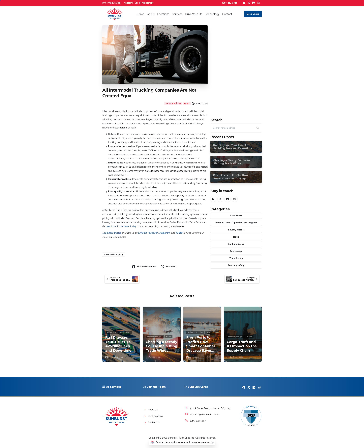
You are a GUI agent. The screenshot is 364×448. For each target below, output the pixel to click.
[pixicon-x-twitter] (248, 387)
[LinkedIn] (253, 3)
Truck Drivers (236, 258)
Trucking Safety (236, 265)
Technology (236, 251)
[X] (249, 3)
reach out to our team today (121, 226)
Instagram (164, 232)
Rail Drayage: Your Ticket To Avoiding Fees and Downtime (118, 344)
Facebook (153, 232)
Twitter (179, 232)
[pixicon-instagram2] (259, 387)
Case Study (236, 216)
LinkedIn (142, 232)
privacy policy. (202, 442)
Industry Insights (236, 230)
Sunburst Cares (236, 244)
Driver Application (111, 3)
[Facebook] (244, 3)
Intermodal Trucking (113, 255)
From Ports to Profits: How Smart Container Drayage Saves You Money (200, 344)
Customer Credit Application (138, 3)
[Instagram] (258, 3)
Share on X (171, 266)
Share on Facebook (146, 266)
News (236, 237)
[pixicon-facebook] (243, 387)
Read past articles (111, 232)
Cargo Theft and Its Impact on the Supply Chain (242, 346)
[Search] (258, 128)
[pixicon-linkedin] (254, 387)
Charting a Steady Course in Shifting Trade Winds (161, 346)
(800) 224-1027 (229, 3)
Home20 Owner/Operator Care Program (236, 223)
